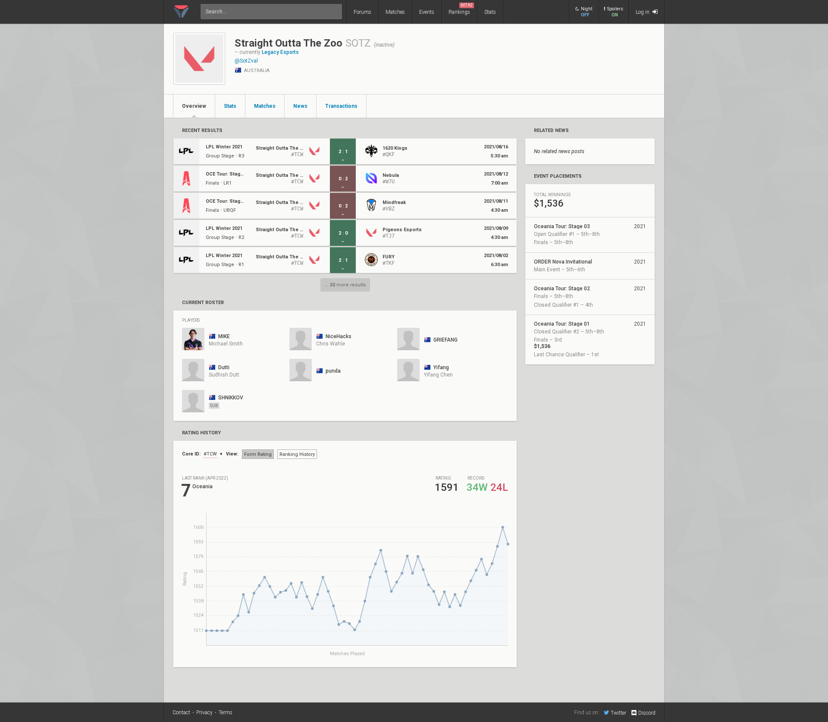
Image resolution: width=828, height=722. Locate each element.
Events (426, 12)
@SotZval (246, 60)
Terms (225, 712)
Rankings (460, 9)
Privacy (204, 712)
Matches (395, 12)
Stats (490, 12)
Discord (647, 713)
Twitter (618, 713)
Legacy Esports (280, 52)
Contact (181, 712)
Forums (362, 12)
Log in (643, 12)
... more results (345, 285)
